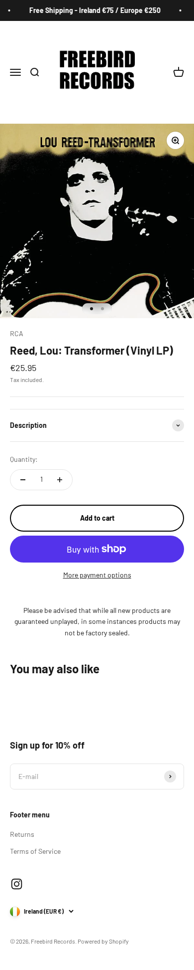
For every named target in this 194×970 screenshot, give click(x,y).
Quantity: (24, 459)
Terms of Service (35, 851)
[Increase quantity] (59, 480)
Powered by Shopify (103, 941)
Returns (22, 834)
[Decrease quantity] (22, 480)
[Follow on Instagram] (16, 884)
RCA (16, 333)
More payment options (97, 575)
